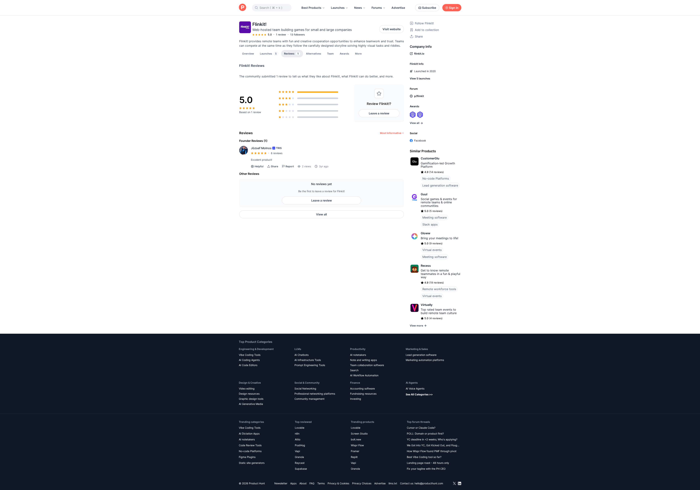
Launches (338, 8)
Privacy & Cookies (338, 483)
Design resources (249, 393)
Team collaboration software (367, 365)
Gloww (425, 233)
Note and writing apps (363, 360)
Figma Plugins (247, 457)
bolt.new (356, 439)
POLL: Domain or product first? (425, 433)
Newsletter (280, 483)
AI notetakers (358, 354)
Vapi (297, 451)
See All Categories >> (419, 394)
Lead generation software (440, 185)
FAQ (311, 483)
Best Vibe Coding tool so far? (424, 457)
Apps (293, 483)
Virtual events (432, 250)
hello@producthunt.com (429, 483)
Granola (299, 457)
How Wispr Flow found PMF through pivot (431, 451)
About (303, 483)
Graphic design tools (251, 398)
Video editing (247, 388)
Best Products (311, 8)
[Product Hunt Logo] (242, 8)
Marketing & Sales (417, 349)
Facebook (420, 140)
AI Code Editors (248, 365)
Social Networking (305, 388)
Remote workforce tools (439, 289)
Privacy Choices (361, 483)
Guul (424, 194)
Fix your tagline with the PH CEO (426, 468)
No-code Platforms (435, 178)
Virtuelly (426, 305)
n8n (297, 433)
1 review (281, 34)
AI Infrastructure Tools (307, 360)
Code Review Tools (250, 445)
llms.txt (393, 483)
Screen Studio (359, 433)
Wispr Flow (357, 445)
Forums (377, 8)
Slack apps (430, 224)
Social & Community (307, 382)
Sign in (453, 8)
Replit (354, 457)
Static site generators (251, 462)
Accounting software (362, 388)
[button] (358, 53)
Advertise (398, 8)
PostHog (300, 445)
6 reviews (276, 153)
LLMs (297, 349)
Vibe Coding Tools (249, 354)
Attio (297, 439)
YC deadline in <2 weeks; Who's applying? (432, 439)
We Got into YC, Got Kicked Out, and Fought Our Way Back (433, 446)
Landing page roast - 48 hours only (428, 462)
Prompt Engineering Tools (309, 365)
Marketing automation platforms (425, 360)
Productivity (357, 349)
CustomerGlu (430, 158)
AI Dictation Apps (249, 433)
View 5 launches (420, 78)
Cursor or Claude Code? (421, 427)
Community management (309, 398)
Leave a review (379, 113)
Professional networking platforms (314, 393)
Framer (355, 451)
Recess (426, 265)
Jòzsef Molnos (261, 148)
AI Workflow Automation (364, 375)
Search (354, 370)
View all (321, 214)
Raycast (300, 462)
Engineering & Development (256, 349)
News (358, 8)
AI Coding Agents (249, 360)
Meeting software (434, 217)
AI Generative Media (251, 403)
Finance (355, 382)
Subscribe (429, 8)
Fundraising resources (363, 393)
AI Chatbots (301, 354)
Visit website (391, 29)
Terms (321, 483)
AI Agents (412, 382)
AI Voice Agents (415, 388)
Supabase (301, 468)
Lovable (299, 427)
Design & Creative (250, 382)
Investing (355, 398)
